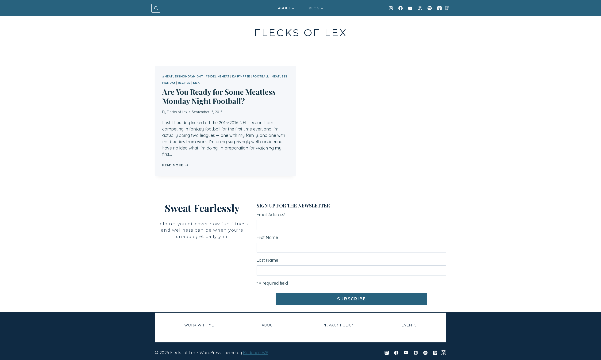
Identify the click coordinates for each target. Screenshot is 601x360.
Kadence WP (255, 352)
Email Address (271, 214)
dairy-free (241, 76)
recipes (184, 82)
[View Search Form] (155, 8)
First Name (267, 237)
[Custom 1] (443, 353)
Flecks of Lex (177, 112)
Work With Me (199, 325)
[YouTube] (410, 8)
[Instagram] (391, 8)
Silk (196, 82)
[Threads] (447, 8)
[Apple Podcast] (439, 8)
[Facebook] (400, 8)
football (261, 76)
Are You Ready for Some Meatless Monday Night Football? (219, 96)
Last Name (267, 260)
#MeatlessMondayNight (182, 76)
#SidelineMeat (218, 76)
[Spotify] (429, 8)
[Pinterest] (420, 8)
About (268, 325)
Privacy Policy (338, 325)
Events (409, 325)
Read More (175, 165)
